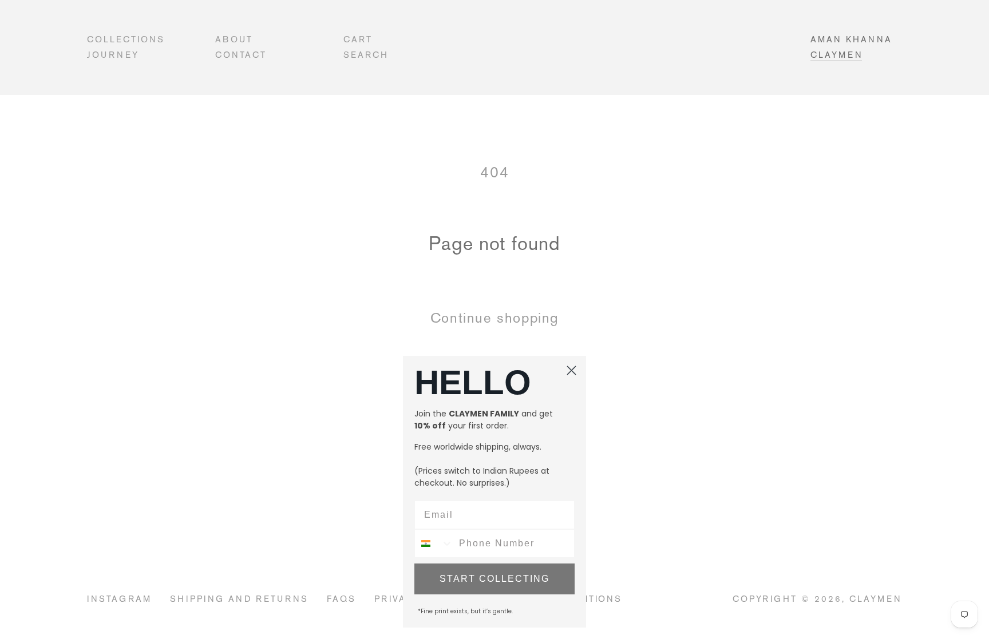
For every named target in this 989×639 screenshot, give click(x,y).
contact (241, 54)
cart (358, 39)
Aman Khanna (851, 39)
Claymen (836, 54)
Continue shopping (494, 318)
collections (126, 39)
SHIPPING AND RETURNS (239, 598)
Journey (113, 54)
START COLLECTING (494, 579)
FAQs (341, 598)
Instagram (119, 598)
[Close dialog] (571, 370)
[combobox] (434, 543)
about (234, 39)
